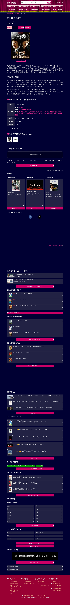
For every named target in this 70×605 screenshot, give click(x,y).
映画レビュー (34, 458)
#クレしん (19, 465)
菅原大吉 (17, 113)
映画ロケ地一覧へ (34, 546)
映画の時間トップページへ (14, 569)
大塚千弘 (42, 111)
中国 (8, 518)
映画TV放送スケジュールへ (34, 495)
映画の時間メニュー (12, 6)
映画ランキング (58, 6)
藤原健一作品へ (15, 208)
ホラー (37, 539)
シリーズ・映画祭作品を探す (34, 468)
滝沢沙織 (36, 111)
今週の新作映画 (35, 6)
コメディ (9, 539)
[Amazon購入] (21, 61)
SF (8, 536)
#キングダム (39, 465)
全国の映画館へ (34, 525)
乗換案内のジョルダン (30, 595)
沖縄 (37, 521)
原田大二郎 (48, 111)
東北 (37, 512)
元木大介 (35, 113)
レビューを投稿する (35, 165)
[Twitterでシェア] (39, 217)
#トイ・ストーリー (29, 465)
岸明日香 (54, 111)
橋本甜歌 (56, 113)
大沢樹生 (41, 113)
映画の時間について (35, 562)
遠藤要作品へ (34, 208)
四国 (37, 518)
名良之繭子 (22, 109)
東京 (8, 506)
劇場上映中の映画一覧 (34, 339)
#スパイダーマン (11, 465)
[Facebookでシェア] (30, 217)
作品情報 (17, 14)
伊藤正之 (23, 113)
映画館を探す (12, 9)
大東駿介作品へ (53, 208)
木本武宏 (60, 111)
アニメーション (39, 532)
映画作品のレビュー (15, 590)
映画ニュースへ (34, 413)
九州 (8, 521)
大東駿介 (26, 111)
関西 (8, 509)
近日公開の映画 (47, 6)
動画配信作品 (46, 9)
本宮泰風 (46, 113)
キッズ (37, 536)
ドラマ (8, 23)
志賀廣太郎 (29, 113)
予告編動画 (35, 9)
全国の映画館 (27, 581)
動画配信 (27, 27)
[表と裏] (9, 139)
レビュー (21, 27)
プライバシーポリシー (43, 595)
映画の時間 (10, 14)
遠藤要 (21, 111)
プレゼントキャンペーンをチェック (34, 286)
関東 (37, 506)
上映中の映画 (24, 6)
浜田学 (51, 113)
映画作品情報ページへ (12, 566)
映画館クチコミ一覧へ (34, 543)
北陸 (37, 515)
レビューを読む (58, 9)
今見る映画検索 (57, 2)
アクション (10, 532)
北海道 (9, 512)
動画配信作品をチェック (34, 365)
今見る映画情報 (57, 588)
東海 (37, 509)
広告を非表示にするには (55, 245)
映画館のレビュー (29, 583)
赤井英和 (31, 111)
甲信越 (9, 515)
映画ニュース (24, 9)
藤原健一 (21, 107)
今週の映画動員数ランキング (14, 313)
